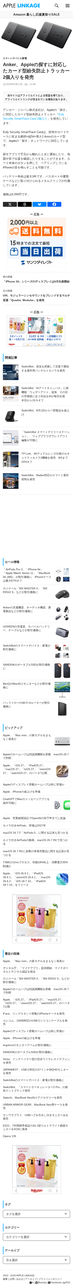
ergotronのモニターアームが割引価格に (27, 1045)
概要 (5, 1279)
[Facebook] (54, 204)
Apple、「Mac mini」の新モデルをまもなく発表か (34, 961)
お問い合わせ (16, 1279)
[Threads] (25, 204)
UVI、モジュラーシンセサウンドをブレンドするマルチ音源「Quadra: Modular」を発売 (36, 295)
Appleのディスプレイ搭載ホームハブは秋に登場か (33, 1031)
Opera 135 (9, 1136)
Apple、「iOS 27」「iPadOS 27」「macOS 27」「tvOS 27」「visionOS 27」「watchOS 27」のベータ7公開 (36, 1003)
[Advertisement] (36, 525)
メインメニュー (67, 5)
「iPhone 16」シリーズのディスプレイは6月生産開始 (36, 279)
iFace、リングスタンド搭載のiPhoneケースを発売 (34, 1013)
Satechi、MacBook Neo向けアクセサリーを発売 (32, 1097)
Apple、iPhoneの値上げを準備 (21, 1038)
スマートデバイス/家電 (15, 58)
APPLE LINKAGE (25, 1275)
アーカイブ (31, 1279)
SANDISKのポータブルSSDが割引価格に (28, 1052)
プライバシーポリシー (50, 1279)
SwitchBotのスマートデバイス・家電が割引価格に (33, 1080)
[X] (10, 204)
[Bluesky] (40, 204)
